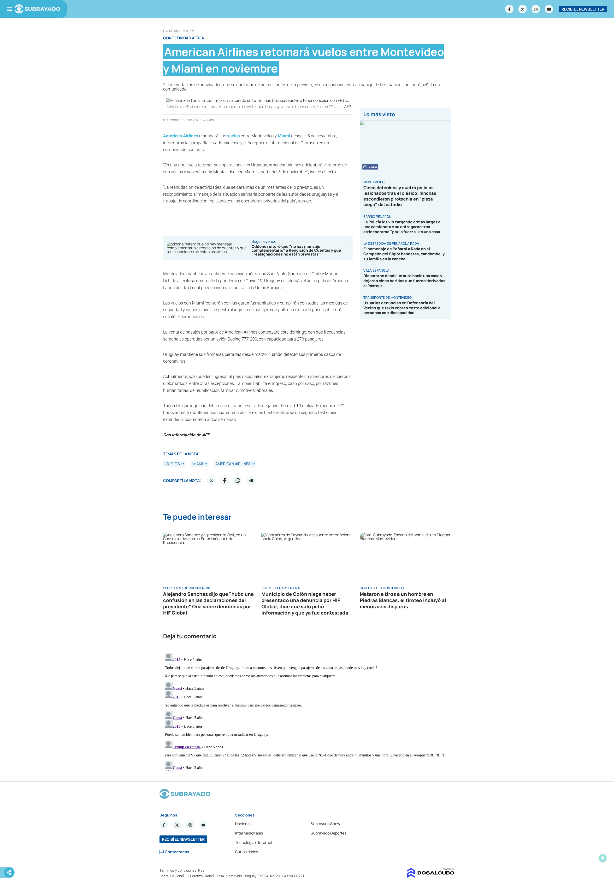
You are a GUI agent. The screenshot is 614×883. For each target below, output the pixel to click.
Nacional (243, 823)
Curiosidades (246, 851)
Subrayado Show (325, 823)
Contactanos (177, 852)
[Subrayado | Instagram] (536, 9)
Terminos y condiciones (178, 870)
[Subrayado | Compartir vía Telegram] (251, 480)
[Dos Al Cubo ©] (431, 876)
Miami (284, 135)
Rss (201, 870)
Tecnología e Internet (253, 842)
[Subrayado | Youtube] (549, 9)
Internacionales (249, 833)
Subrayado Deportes (328, 833)
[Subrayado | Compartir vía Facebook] (224, 480)
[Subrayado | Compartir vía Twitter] (211, 480)
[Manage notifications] (603, 858)
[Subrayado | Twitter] (523, 9)
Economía (171, 30)
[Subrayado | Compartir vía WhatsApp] (238, 480)
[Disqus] (307, 711)
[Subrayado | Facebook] (509, 9)
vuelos (189, 30)
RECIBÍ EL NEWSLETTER (582, 9)
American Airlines (180, 135)
